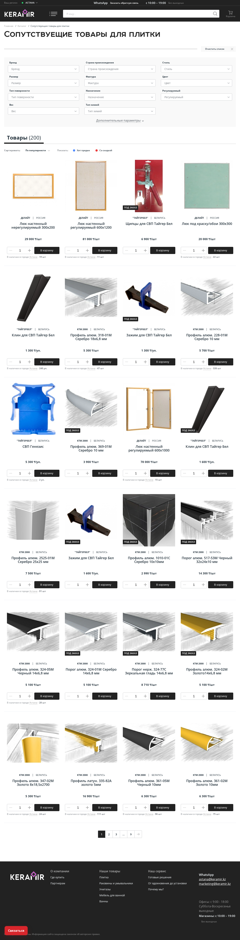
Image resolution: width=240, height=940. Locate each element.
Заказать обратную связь (124, 3)
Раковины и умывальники (116, 883)
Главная (9, 26)
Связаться (16, 931)
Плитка (104, 877)
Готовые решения (159, 877)
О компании (59, 871)
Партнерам (57, 883)
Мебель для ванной (112, 895)
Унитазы (105, 889)
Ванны (103, 901)
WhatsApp (101, 3)
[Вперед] (138, 834)
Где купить (57, 877)
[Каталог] (53, 14)
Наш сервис (157, 871)
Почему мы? (156, 889)
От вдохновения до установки (167, 883)
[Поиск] (215, 14)
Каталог (22, 26)
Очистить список (214, 48)
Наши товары (109, 871)
